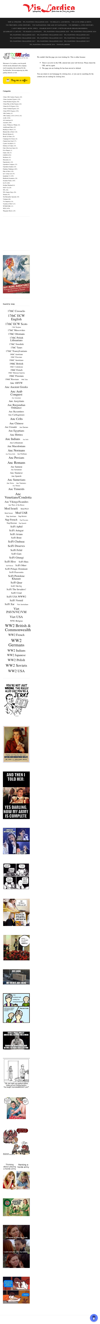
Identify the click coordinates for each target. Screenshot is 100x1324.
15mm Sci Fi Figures (10, 106)
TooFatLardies (63, 44)
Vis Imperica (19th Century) (81, 25)
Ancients (7, 122)
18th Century (7, 113)
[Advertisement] (16, 233)
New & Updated (14, 22)
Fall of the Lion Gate (10, 148)
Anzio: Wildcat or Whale (11, 125)
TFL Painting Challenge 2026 (35, 22)
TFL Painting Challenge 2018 (77, 38)
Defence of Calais (9, 146)
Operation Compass (10, 164)
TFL (5, 190)
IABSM (7, 155)
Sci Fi (6, 183)
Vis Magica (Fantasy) (32, 31)
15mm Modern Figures (11, 102)
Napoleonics (7, 162)
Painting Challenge (10, 169)
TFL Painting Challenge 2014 (42, 44)
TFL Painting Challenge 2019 (50, 38)
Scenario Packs (9, 180)
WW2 (6, 208)
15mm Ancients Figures (11, 99)
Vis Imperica (8, 201)
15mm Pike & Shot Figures (12, 104)
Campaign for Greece (10, 139)
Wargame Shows (9, 211)
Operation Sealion (9, 167)
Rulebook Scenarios (10, 178)
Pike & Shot (8, 171)
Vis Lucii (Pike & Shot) (81, 22)
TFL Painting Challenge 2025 (56, 31)
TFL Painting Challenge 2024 (83, 31)
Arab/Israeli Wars (9, 127)
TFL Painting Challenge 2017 (22, 41)
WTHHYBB (8, 206)
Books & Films (8, 136)
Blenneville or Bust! (10, 132)
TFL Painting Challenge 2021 (77, 35)
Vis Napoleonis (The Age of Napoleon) (49, 25)
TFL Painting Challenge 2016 (50, 41)
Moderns (6, 157)
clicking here (66, 74)
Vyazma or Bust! (9, 204)
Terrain (6, 194)
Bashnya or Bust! (9, 129)
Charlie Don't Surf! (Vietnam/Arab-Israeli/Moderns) (63, 28)
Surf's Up (7, 187)
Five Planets (7, 150)
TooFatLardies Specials (11, 197)
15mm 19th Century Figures (12, 97)
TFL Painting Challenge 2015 (77, 41)
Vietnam (6, 199)
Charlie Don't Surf (9, 141)
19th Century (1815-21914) (12, 116)
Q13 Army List (8, 174)
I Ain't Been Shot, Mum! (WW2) (25, 28)
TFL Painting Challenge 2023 (22, 35)
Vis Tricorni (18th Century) (18, 25)
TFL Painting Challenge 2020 (22, 38)
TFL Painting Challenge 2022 (50, 35)
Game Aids (7, 153)
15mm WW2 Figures (10, 111)
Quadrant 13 (8, 176)
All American (7, 120)
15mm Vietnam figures (11, 108)
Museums (6, 160)
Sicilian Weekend (8, 185)
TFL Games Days (9, 192)
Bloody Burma (8, 134)
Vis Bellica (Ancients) (60, 22)
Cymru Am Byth (9, 143)
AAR (6, 118)
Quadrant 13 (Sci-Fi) (12, 31)
